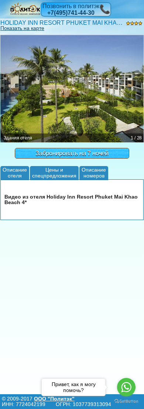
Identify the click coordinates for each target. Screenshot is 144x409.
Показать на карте (22, 28)
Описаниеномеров (94, 172)
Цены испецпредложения (54, 172)
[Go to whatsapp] (126, 387)
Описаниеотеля (15, 172)
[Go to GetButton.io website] (126, 401)
